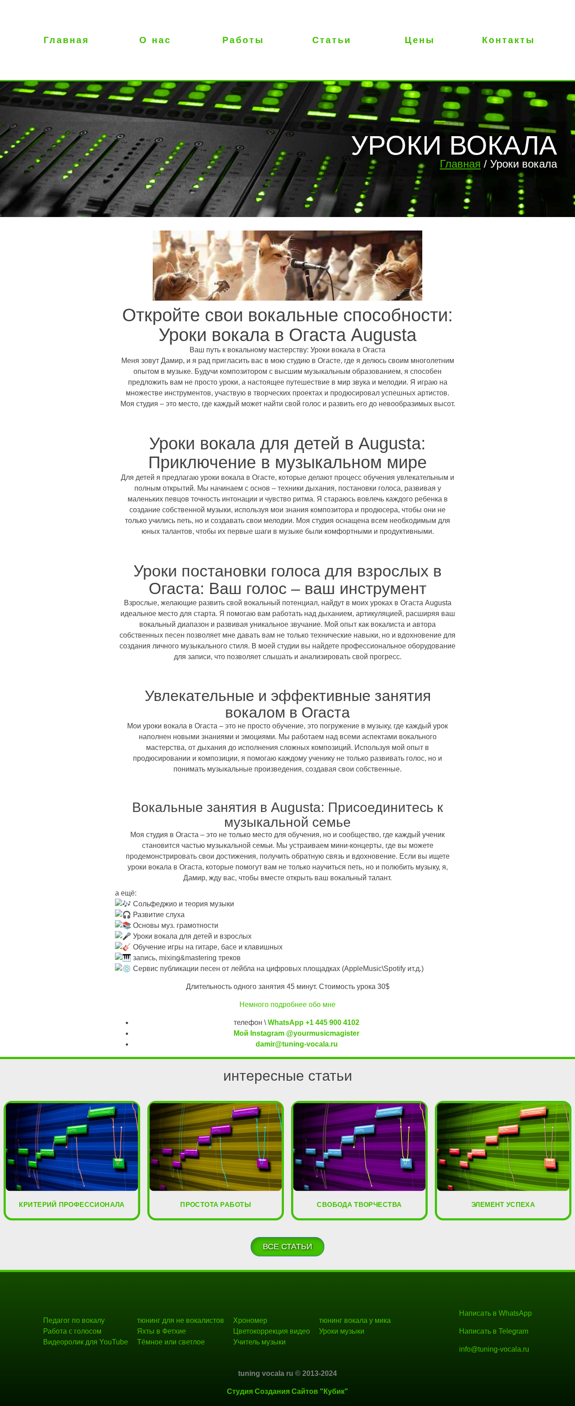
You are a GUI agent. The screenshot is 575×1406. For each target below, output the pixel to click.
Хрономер (250, 1320)
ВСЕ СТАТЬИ (287, 1246)
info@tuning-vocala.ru (494, 1349)
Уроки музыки (341, 1331)
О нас (155, 40)
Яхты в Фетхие (161, 1331)
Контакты (508, 40)
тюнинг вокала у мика (355, 1320)
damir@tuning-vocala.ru (297, 1044)
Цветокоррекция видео (271, 1331)
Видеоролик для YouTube (85, 1342)
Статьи (331, 40)
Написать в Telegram (493, 1331)
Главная (66, 40)
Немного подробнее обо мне (287, 1004)
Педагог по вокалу (74, 1320)
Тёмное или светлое (171, 1342)
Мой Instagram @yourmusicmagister (296, 1033)
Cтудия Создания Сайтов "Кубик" (287, 1391)
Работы (243, 40)
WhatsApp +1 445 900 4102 (313, 1022)
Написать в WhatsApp (495, 1313)
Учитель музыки (259, 1342)
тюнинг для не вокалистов (180, 1320)
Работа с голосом (72, 1331)
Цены (420, 40)
